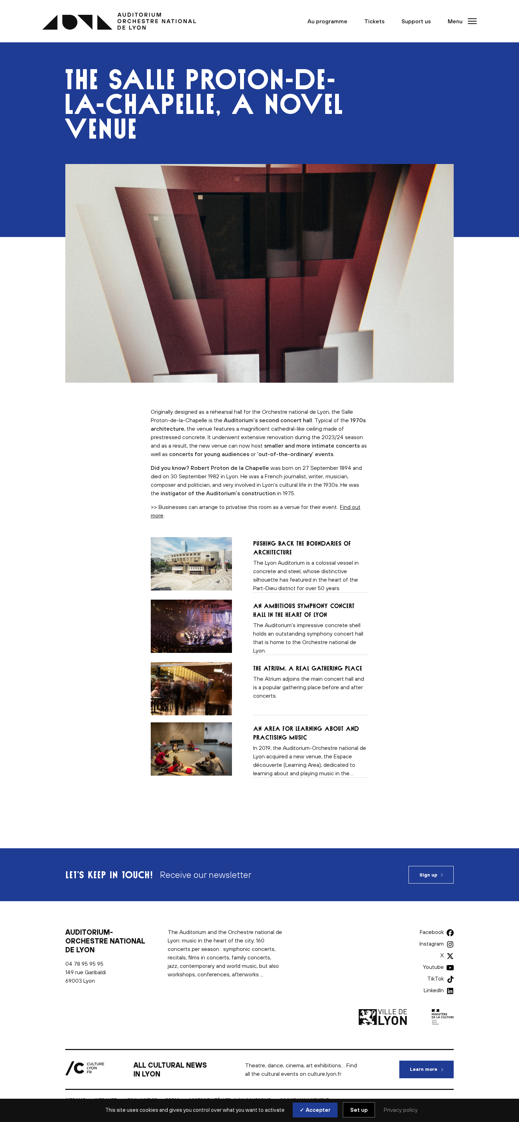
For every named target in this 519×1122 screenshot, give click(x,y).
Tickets (374, 21)
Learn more (432, 1069)
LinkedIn (434, 990)
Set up (359, 1110)
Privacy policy (401, 1109)
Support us (416, 21)
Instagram (431, 943)
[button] (460, 21)
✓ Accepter (315, 1110)
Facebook (432, 932)
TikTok (435, 978)
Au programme (327, 21)
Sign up (428, 875)
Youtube (433, 967)
